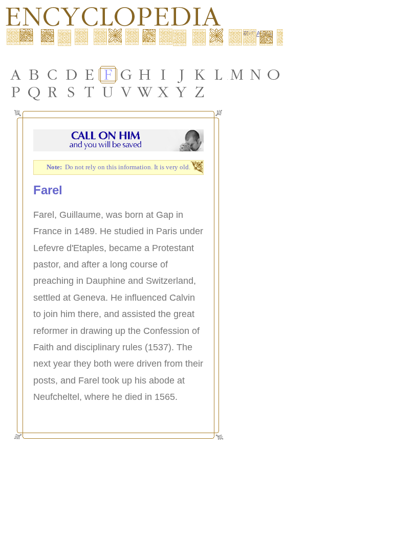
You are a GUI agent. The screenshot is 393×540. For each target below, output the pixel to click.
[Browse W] (145, 92)
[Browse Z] (200, 92)
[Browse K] (200, 74)
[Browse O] (274, 74)
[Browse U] (108, 92)
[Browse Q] (34, 92)
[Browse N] (255, 74)
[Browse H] (145, 74)
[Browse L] (218, 74)
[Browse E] (89, 74)
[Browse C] (52, 74)
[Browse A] (16, 74)
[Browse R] (52, 92)
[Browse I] (163, 74)
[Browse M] (237, 74)
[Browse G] (126, 74)
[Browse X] (163, 92)
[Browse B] (34, 74)
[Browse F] (108, 74)
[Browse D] (71, 74)
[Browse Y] (181, 92)
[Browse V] (126, 92)
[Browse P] (16, 92)
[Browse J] (181, 74)
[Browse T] (89, 92)
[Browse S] (71, 92)
